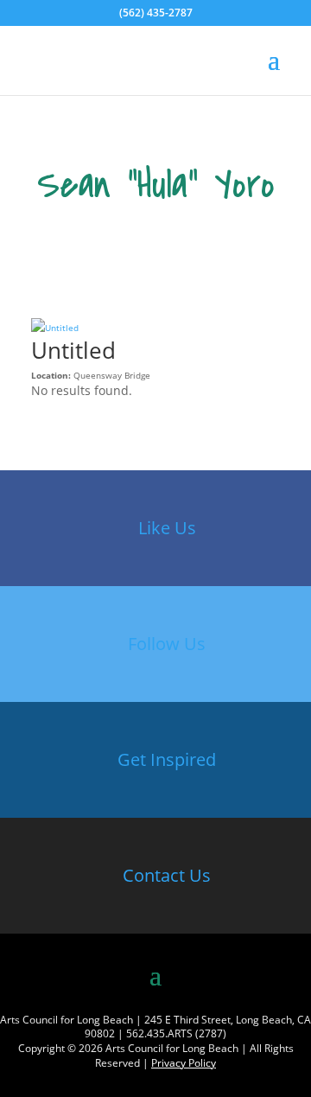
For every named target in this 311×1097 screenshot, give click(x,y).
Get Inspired (166, 759)
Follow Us (167, 643)
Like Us (167, 527)
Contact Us (167, 875)
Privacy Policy (183, 1063)
